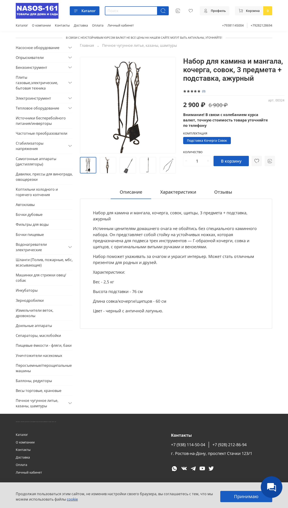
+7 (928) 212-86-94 (229, 444)
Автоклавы (25, 204)
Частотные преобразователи (41, 133)
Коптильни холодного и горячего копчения (37, 192)
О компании (41, 25)
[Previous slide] (87, 105)
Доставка (81, 25)
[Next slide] (168, 105)
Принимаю (246, 496)
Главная (87, 45)
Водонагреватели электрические (31, 247)
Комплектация (195, 133)
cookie (72, 499)
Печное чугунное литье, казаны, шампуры (139, 45)
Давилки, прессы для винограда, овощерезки (44, 177)
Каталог (88, 10)
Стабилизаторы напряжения (29, 146)
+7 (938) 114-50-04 (188, 444)
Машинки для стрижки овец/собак (41, 278)
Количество (192, 152)
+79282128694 (261, 25)
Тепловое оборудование (37, 108)
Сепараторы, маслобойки (38, 335)
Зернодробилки (30, 300)
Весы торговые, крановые (38, 390)
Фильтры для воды (32, 224)
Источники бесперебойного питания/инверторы (41, 121)
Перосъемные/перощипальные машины (44, 368)
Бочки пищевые (30, 234)
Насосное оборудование (37, 47)
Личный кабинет (121, 25)
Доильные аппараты (34, 325)
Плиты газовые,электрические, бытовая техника (37, 83)
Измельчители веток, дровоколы (34, 313)
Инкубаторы (27, 290)
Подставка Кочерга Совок (207, 140)
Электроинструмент (33, 98)
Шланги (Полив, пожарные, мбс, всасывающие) (44, 262)
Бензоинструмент (31, 67)
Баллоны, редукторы (34, 380)
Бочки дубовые (29, 214)
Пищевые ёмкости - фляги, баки (44, 345)
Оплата (98, 25)
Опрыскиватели (30, 57)
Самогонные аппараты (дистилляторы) (36, 161)
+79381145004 (233, 25)
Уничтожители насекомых (39, 355)
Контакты (62, 25)
